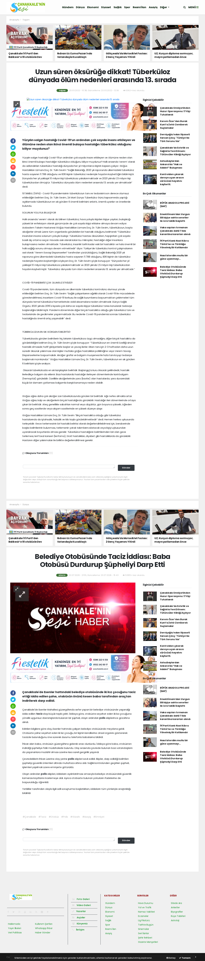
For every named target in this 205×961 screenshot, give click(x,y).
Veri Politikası (15, 932)
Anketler (175, 907)
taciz (39, 713)
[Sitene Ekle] (49, 912)
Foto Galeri (83, 899)
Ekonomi (92, 7)
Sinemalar (143, 929)
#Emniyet (98, 816)
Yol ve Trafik (144, 907)
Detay (172, 957)
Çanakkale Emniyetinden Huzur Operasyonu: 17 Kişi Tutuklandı (175, 111)
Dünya (80, 7)
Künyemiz (82, 923)
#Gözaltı (75, 816)
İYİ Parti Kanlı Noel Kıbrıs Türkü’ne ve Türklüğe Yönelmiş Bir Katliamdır (174, 244)
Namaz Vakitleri (146, 911)
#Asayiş (86, 816)
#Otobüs (54, 816)
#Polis (64, 816)
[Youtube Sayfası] (26, 912)
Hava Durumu (145, 903)
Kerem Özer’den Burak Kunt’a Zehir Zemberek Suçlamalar (174, 124)
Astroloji (175, 920)
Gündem (68, 7)
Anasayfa (14, 19)
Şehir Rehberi (145, 937)
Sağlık (118, 7)
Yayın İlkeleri (14, 928)
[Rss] (37, 912)
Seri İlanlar (143, 933)
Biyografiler (177, 911)
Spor (127, 7)
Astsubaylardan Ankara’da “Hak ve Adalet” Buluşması (171, 164)
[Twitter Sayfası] (14, 912)
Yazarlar (81, 911)
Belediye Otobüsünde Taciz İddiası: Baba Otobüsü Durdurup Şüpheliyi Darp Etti (173, 271)
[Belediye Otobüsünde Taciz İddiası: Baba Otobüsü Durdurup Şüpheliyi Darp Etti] (73, 617)
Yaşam (26, 19)
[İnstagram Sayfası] (20, 912)
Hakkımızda (14, 924)
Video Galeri (83, 905)
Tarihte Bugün (145, 924)
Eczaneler (143, 916)
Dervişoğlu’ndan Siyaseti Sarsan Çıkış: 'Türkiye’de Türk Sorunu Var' (175, 138)
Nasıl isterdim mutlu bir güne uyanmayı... (174, 257)
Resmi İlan (139, 7)
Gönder (126, 467)
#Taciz (42, 816)
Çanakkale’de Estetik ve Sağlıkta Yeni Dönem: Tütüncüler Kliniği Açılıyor (175, 151)
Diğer (163, 7)
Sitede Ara (176, 903)
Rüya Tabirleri (178, 916)
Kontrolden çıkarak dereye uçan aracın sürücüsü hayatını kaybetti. (172, 179)
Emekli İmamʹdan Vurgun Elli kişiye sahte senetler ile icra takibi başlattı (175, 218)
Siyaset (106, 7)
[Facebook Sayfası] (9, 912)
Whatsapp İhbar (43, 928)
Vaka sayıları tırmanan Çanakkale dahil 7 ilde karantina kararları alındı (175, 231)
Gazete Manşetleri (148, 942)
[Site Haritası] (43, 912)
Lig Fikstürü (144, 920)
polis (102, 718)
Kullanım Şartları (43, 924)
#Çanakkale (29, 816)
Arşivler (80, 917)
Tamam (186, 957)
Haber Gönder (42, 932)
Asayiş (153, 7)
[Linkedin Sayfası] (32, 912)
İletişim (80, 929)
